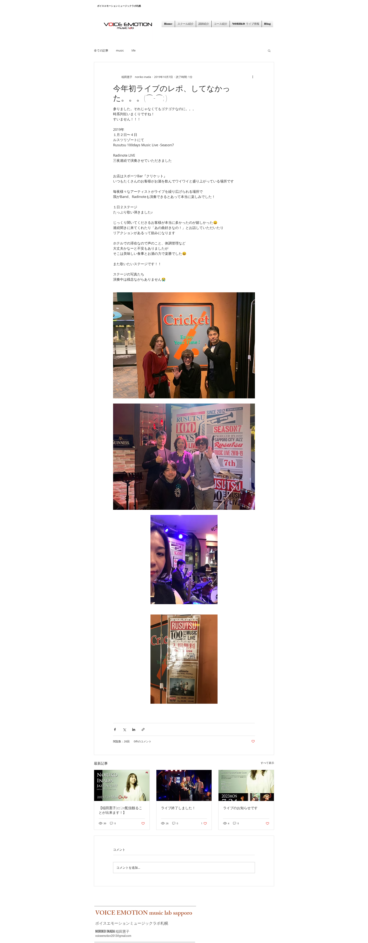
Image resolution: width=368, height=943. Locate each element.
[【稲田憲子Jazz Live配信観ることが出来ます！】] (122, 785)
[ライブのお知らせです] (246, 785)
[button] (269, 50)
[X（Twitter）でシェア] (124, 729)
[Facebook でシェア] (115, 729)
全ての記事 (101, 50)
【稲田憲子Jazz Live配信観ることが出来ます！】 (120, 810)
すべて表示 (267, 763)
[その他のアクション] (252, 76)
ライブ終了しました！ (178, 808)
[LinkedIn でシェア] (134, 729)
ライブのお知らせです (240, 808)
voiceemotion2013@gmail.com (113, 936)
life (133, 50)
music (120, 50)
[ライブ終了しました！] (184, 785)
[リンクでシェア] (143, 729)
